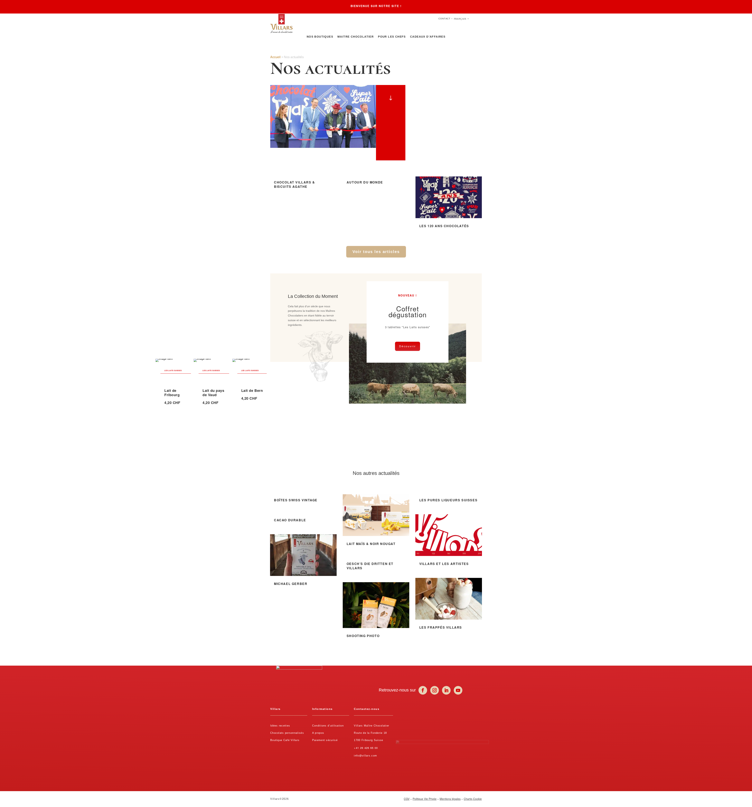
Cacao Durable (290, 520)
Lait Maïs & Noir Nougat (371, 543)
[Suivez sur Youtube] (458, 690)
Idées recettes (280, 725)
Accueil (275, 57)
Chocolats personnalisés (287, 732)
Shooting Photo (363, 635)
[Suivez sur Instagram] (434, 690)
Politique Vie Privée (425, 799)
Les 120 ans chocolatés (444, 226)
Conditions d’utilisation (328, 725)
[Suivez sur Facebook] (422, 690)
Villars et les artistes (444, 563)
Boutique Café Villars (284, 740)
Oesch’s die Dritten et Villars (370, 565)
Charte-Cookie (473, 799)
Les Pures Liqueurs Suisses (448, 500)
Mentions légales (450, 799)
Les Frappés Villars (440, 627)
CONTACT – (445, 18)
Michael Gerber (290, 583)
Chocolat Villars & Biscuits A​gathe (294, 184)
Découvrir (407, 346)
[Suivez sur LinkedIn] (446, 690)
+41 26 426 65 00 (366, 748)
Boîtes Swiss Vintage (295, 500)
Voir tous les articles (376, 251)
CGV (406, 799)
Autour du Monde (365, 182)
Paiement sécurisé (325, 740)
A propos (318, 732)
